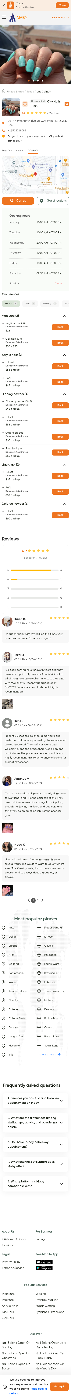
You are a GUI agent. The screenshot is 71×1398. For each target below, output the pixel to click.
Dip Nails (8, 1312)
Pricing (40, 1239)
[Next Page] (42, 900)
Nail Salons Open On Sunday (16, 1345)
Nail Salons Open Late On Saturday (51, 1345)
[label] (4, 92)
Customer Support (14, 1239)
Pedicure (8, 1300)
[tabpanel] (35, 418)
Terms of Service (13, 1268)
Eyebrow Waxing (47, 1300)
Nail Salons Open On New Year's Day (50, 1366)
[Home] (18, 18)
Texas (30, 91)
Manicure (8, 1294)
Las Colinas (44, 91)
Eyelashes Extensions (50, 1312)
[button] (35, 317)
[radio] (28, 113)
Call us (21, 200)
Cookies (7, 1245)
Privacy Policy (11, 1262)
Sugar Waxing (45, 1306)
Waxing (41, 1294)
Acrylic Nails (10, 1306)
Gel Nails (8, 1318)
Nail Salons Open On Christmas (16, 1356)
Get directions (57, 200)
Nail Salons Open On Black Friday (50, 1356)
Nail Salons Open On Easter (16, 1366)
